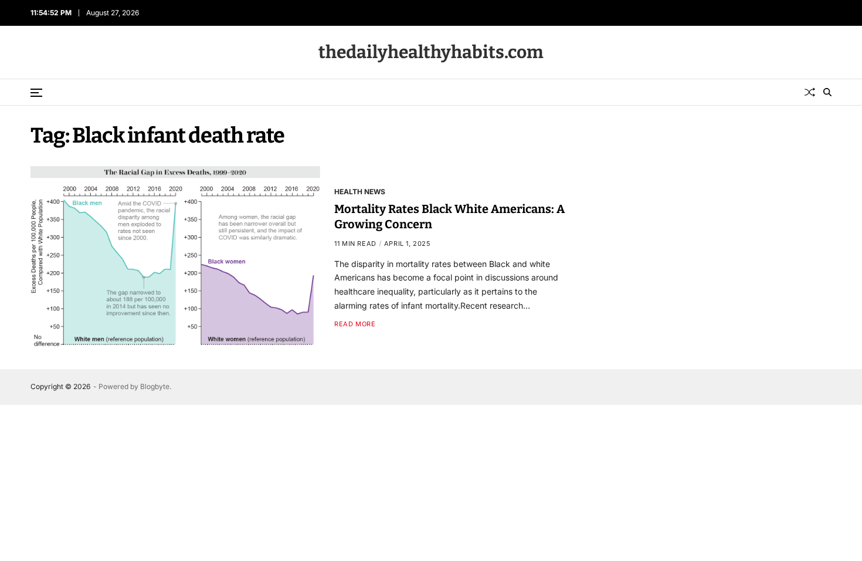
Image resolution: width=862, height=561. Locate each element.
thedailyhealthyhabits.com (431, 52)
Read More (354, 324)
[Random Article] (810, 92)
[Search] (827, 92)
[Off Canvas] (36, 93)
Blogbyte (154, 386)
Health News (359, 191)
